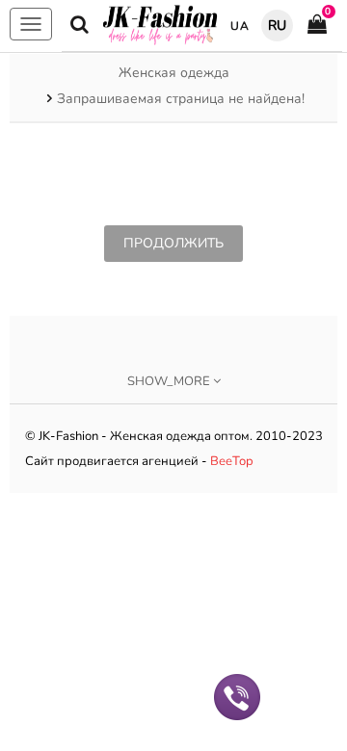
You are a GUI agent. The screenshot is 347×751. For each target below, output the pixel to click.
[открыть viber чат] (237, 695)
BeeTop (232, 461)
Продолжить (173, 243)
